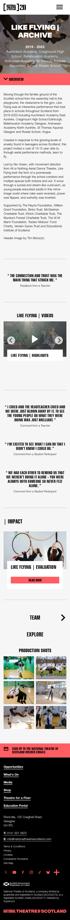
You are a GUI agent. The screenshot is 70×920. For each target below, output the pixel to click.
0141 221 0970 (15, 833)
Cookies (8, 854)
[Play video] (35, 339)
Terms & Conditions (14, 846)
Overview (16, 79)
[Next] (59, 340)
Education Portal (16, 805)
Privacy (7, 850)
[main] (35, 375)
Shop (7, 790)
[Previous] (11, 340)
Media (8, 782)
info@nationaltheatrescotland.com (27, 839)
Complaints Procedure (16, 858)
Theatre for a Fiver (17, 798)
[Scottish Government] (35, 884)
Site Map (8, 863)
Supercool (9, 901)
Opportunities (13, 767)
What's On (11, 774)
